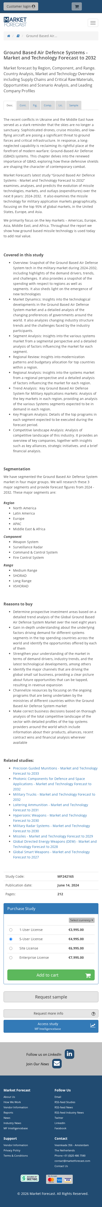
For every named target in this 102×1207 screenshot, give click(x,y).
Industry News (12, 1123)
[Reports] (18, 36)
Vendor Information (16, 1107)
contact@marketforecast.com (72, 1161)
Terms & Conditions (16, 1155)
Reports (8, 1112)
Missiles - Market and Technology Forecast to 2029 (53, 836)
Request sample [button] (51, 997)
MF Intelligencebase (16, 1128)
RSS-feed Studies (65, 1102)
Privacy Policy (12, 1150)
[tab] (10, 105)
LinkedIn (60, 1123)
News (7, 1117)
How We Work (12, 1102)
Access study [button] (48, 1026)
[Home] (8, 36)
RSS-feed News (64, 1107)
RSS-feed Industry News (69, 1112)
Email (58, 1097)
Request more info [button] (48, 1013)
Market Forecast (42, 1193)
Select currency (80, 920)
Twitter (59, 1117)
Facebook (60, 1128)
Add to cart (47, 975)
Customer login (19, 6)
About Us (9, 1097)
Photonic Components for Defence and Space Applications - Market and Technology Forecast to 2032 (52, 783)
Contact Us (61, 1166)
